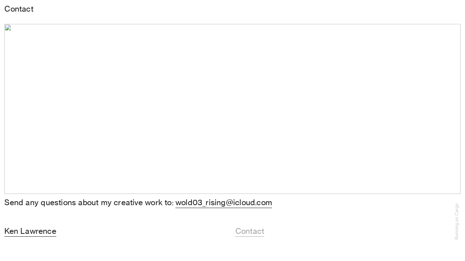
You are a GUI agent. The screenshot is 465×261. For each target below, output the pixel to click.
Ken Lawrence (30, 231)
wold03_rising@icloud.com (223, 202)
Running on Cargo (456, 222)
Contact (249, 231)
